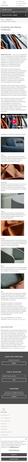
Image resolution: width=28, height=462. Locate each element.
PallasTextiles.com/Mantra (17, 319)
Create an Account (14, 360)
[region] (14, 449)
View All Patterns (5, 415)
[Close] (26, 439)
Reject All (14, 454)
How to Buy (4, 423)
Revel (2, 266)
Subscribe (14, 396)
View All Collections (5, 418)
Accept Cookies (14, 459)
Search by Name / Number (9, 15)
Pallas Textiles (16, 54)
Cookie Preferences (14, 450)
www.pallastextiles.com (17, 348)
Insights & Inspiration (6, 432)
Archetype (4, 182)
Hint (2, 291)
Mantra (22, 59)
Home (2, 19)
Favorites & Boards (5, 420)
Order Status (4, 426)
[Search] (25, 15)
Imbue (2, 211)
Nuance (3, 238)
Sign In (14, 363)
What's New (9, 19)
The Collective (4, 434)
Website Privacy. (14, 447)
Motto (2, 155)
